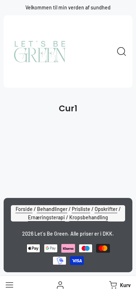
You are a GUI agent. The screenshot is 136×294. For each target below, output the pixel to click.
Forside (24, 209)
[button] (119, 285)
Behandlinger (52, 209)
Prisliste (81, 209)
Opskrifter (106, 209)
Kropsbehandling (88, 217)
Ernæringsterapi (46, 217)
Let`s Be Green (51, 234)
